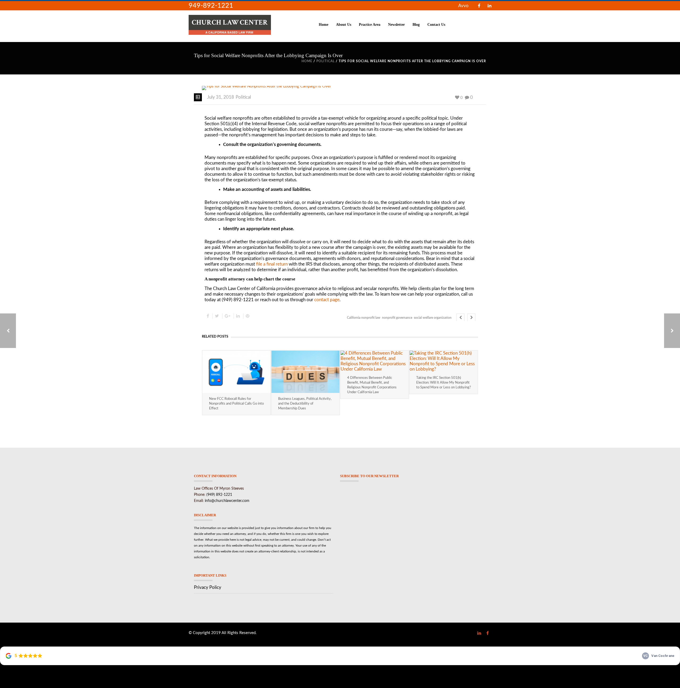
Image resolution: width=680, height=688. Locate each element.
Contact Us (436, 25)
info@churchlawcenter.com (227, 501)
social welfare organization (433, 317)
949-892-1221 (211, 5)
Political (325, 61)
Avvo (463, 5)
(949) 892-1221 (219, 495)
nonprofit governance (397, 317)
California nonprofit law (363, 317)
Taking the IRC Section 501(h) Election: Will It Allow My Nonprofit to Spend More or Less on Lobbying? (443, 382)
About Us (343, 25)
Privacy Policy (207, 587)
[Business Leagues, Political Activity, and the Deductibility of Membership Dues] (305, 372)
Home (323, 25)
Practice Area (369, 25)
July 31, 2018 (220, 97)
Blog (416, 25)
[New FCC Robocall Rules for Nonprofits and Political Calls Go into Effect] (236, 372)
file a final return (272, 264)
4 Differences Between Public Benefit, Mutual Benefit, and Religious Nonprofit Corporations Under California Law (372, 385)
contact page (326, 299)
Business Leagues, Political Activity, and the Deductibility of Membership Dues (305, 403)
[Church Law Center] (230, 24)
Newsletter (396, 25)
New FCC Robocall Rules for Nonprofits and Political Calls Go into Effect (236, 403)
